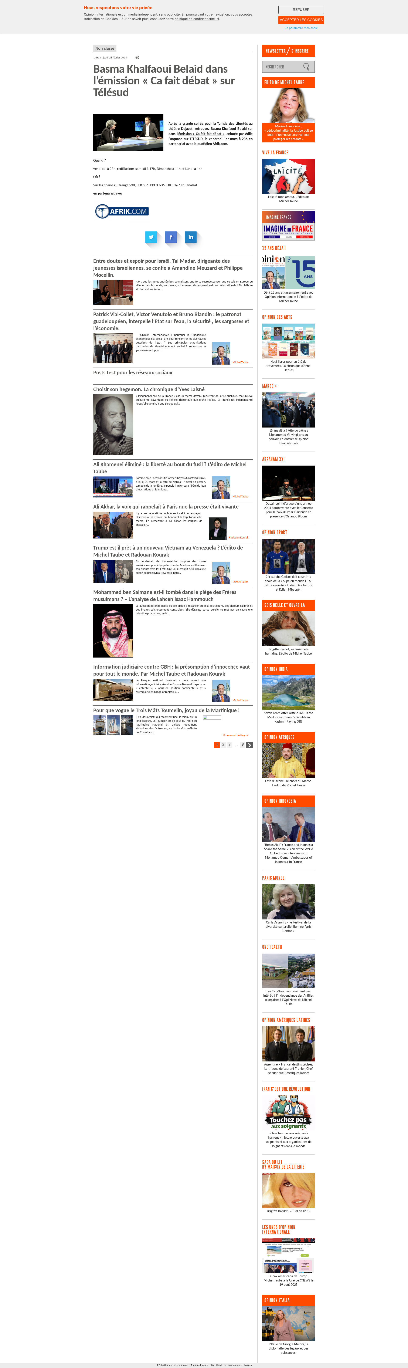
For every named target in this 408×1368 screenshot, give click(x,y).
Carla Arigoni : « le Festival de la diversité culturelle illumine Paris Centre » (288, 927)
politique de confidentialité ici (197, 19)
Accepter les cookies (301, 20)
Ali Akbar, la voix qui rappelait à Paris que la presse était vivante (166, 507)
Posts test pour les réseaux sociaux (132, 373)
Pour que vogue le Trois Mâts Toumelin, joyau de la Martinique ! (166, 711)
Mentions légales (199, 1365)
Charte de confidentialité (229, 1365)
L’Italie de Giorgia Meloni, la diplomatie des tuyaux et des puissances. (288, 1349)
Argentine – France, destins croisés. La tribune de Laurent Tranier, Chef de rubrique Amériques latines (288, 1069)
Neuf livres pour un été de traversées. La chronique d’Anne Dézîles (288, 366)
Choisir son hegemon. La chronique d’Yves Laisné (149, 390)
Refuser (301, 9)
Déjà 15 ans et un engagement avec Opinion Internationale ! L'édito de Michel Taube (288, 297)
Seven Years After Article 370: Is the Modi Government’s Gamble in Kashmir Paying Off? (288, 717)
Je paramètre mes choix (301, 28)
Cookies (248, 1365)
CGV (212, 1365)
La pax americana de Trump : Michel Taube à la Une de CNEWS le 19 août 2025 (288, 1281)
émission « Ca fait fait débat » (201, 134)
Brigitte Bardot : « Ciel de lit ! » (288, 1211)
